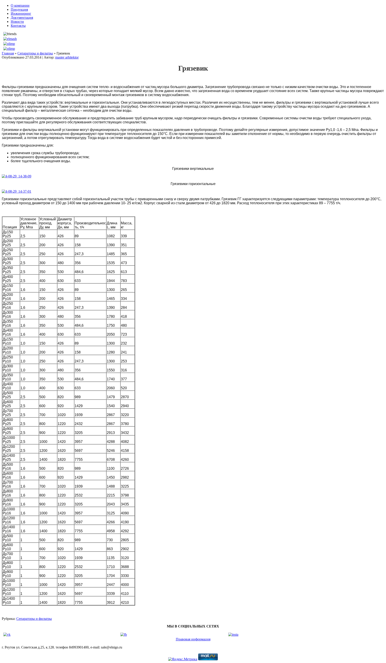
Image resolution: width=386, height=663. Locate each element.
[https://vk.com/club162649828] (6, 634)
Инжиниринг (21, 13)
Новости (17, 21)
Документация (22, 17)
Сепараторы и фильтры (35, 53)
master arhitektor (67, 57)
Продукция (19, 9)
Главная (8, 53)
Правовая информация (193, 639)
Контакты (18, 25)
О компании (20, 5)
